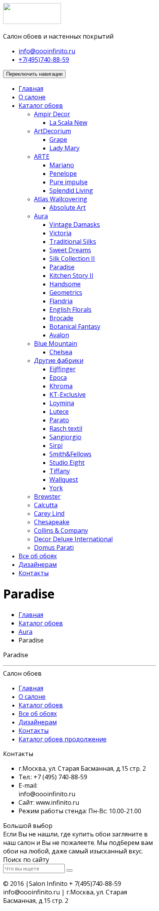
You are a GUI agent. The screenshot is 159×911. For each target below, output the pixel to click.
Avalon (59, 335)
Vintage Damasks (74, 224)
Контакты (34, 573)
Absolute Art (67, 207)
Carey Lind (49, 513)
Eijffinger (62, 369)
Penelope (63, 173)
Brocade (61, 318)
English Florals (70, 309)
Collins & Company (61, 530)
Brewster (47, 496)
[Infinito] (32, 21)
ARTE (41, 156)
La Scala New (68, 122)
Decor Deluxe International (73, 539)
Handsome (65, 284)
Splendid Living (71, 190)
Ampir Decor (52, 114)
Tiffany (59, 471)
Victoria (60, 233)
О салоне (32, 97)
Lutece (59, 411)
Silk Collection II (72, 258)
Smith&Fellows (70, 454)
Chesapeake (51, 522)
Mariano (61, 165)
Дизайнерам (38, 564)
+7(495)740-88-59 (44, 59)
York (56, 488)
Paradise (61, 267)
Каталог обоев (41, 105)
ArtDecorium (52, 131)
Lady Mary (64, 148)
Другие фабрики (58, 360)
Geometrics (65, 292)
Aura (41, 216)
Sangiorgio (65, 437)
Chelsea (60, 352)
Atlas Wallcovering (60, 199)
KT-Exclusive (67, 394)
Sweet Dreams (70, 250)
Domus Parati (54, 547)
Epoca (58, 377)
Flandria (61, 301)
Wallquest (63, 479)
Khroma (61, 386)
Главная (31, 88)
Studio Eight (67, 462)
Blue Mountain (55, 343)
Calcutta (46, 505)
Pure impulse (68, 182)
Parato (59, 420)
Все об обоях (38, 556)
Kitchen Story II (71, 275)
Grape (58, 139)
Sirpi (56, 445)
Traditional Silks (72, 241)
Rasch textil (65, 428)
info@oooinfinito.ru (47, 51)
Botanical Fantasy (74, 326)
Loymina (61, 403)
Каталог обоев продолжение (63, 739)
